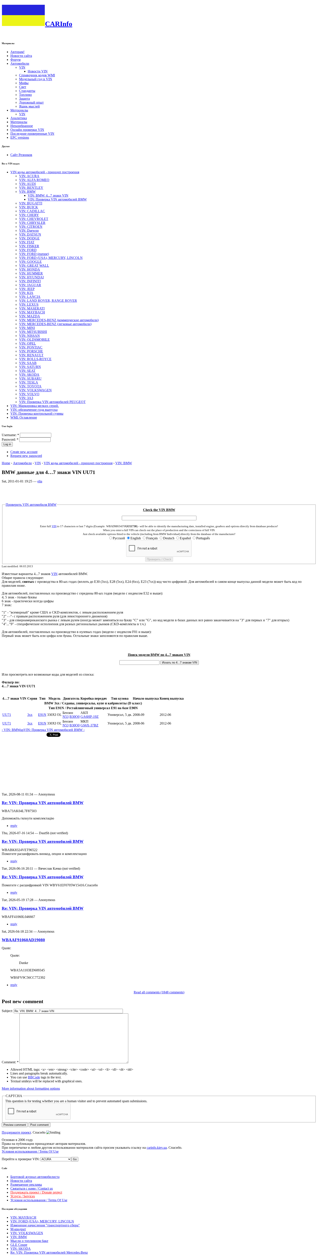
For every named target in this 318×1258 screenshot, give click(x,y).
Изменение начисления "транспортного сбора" (45, 1225)
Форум (15, 59)
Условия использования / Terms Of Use (30, 1151)
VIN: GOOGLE (30, 261)
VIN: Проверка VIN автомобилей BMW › (54, 730)
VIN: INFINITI (30, 281)
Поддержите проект (16, 1132)
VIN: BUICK (28, 207)
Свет (22, 87)
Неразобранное (21, 126)
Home (6, 463)
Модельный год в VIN (35, 79)
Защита (24, 98)
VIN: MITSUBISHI (33, 332)
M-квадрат (18, 1229)
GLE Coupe (18, 1245)
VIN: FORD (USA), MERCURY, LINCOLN (51, 258)
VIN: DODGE (29, 238)
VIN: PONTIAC (30, 347)
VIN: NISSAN (29, 335)
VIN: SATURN (30, 367)
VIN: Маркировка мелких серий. (34, 406)
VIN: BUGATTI (30, 203)
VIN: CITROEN (30, 226)
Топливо (25, 94)
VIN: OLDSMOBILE (34, 339)
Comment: (10, 1062)
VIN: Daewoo (29, 230)
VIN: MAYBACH (32, 312)
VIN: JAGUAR (30, 285)
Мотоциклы (19, 110)
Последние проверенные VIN (32, 133)
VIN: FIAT (26, 242)
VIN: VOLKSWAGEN (35, 390)
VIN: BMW (27, 191)
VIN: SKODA (29, 374)
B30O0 (74, 716)
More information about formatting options (31, 1088)
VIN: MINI (27, 328)
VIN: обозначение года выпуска (34, 409)
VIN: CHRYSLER (32, 223)
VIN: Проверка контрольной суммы (36, 413)
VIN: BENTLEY (31, 188)
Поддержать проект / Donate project (36, 1192)
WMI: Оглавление (23, 417)
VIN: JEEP (27, 289)
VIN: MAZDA (29, 316)
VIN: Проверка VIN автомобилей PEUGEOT (52, 402)
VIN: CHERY (29, 215)
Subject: (8, 1011)
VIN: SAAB (28, 363)
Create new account (23, 452)
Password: (10, 439)
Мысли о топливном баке (29, 1241)
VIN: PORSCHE (31, 351)
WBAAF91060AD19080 (23, 940)
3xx (29, 715)
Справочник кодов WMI (37, 75)
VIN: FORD (28, 250)
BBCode (34, 1077)
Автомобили (19, 63)
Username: (10, 435)
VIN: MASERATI (32, 308)
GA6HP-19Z (89, 716)
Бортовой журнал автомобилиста (34, 1177)
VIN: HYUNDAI (31, 277)
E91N (42, 715)
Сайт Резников (21, 155)
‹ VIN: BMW (11, 730)
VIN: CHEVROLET (33, 219)
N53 (66, 716)
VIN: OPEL (27, 343)
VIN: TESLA (28, 382)
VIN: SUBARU (30, 378)
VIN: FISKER (29, 246)
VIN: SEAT (27, 371)
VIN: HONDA (29, 269)
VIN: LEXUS (29, 304)
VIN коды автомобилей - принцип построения (44, 172)
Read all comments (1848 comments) (159, 992)
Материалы (18, 122)
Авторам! (17, 52)
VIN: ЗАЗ (26, 398)
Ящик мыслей (29, 106)
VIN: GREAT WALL (34, 265)
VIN (22, 67)
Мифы (24, 83)
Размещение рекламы (26, 1184)
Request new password (26, 456)
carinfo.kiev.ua (157, 1147)
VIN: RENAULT (31, 355)
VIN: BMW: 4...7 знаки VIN (48, 195)
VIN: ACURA (29, 176)
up (22, 730)
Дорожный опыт (31, 102)
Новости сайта (21, 56)
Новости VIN (38, 71)
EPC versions (19, 137)
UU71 (6, 715)
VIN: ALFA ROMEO (34, 180)
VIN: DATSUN (30, 234)
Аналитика (18, 118)
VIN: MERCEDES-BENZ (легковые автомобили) (55, 324)
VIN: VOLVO (29, 394)
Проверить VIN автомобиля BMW (31, 504)
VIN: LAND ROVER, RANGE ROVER (48, 300)
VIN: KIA (26, 293)
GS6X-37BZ (89, 725)
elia (39, 481)
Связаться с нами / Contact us (31, 1188)
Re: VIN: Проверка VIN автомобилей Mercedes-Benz (49, 1252)
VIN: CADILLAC (32, 211)
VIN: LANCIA (29, 297)
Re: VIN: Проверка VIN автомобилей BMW (43, 802)
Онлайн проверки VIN (27, 130)
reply (13, 825)
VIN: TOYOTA (30, 386)
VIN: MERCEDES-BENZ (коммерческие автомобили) (59, 320)
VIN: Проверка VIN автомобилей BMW (57, 199)
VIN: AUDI (27, 184)
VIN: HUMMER (31, 273)
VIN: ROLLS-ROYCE (35, 359)
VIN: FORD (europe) (34, 254)
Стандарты (27, 91)
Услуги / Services (22, 1196)
